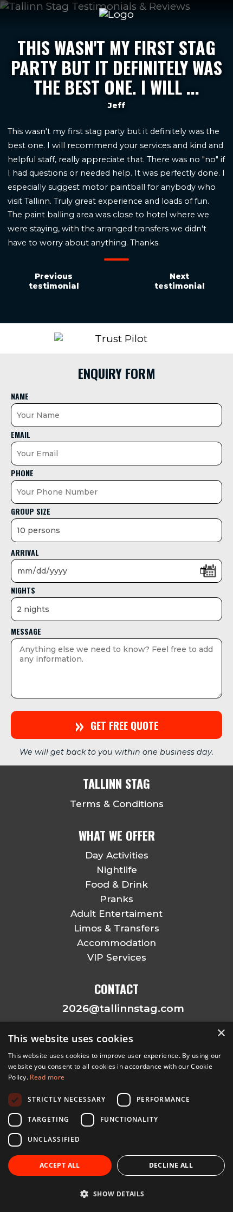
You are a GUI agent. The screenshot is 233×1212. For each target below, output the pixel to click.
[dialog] (116, 1117)
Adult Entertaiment (116, 913)
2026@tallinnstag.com (123, 1008)
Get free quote (117, 724)
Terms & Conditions (117, 803)
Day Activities (116, 855)
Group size (30, 511)
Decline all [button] (171, 1165)
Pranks (116, 899)
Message (26, 631)
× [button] (221, 1033)
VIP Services (116, 957)
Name (20, 396)
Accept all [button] (60, 1165)
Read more (47, 1077)
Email (20, 434)
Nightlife (116, 869)
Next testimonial (179, 281)
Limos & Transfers (116, 928)
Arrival (25, 552)
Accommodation (116, 942)
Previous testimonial (54, 281)
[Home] (116, 14)
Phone (22, 472)
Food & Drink (116, 884)
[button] (116, 1193)
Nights (23, 590)
